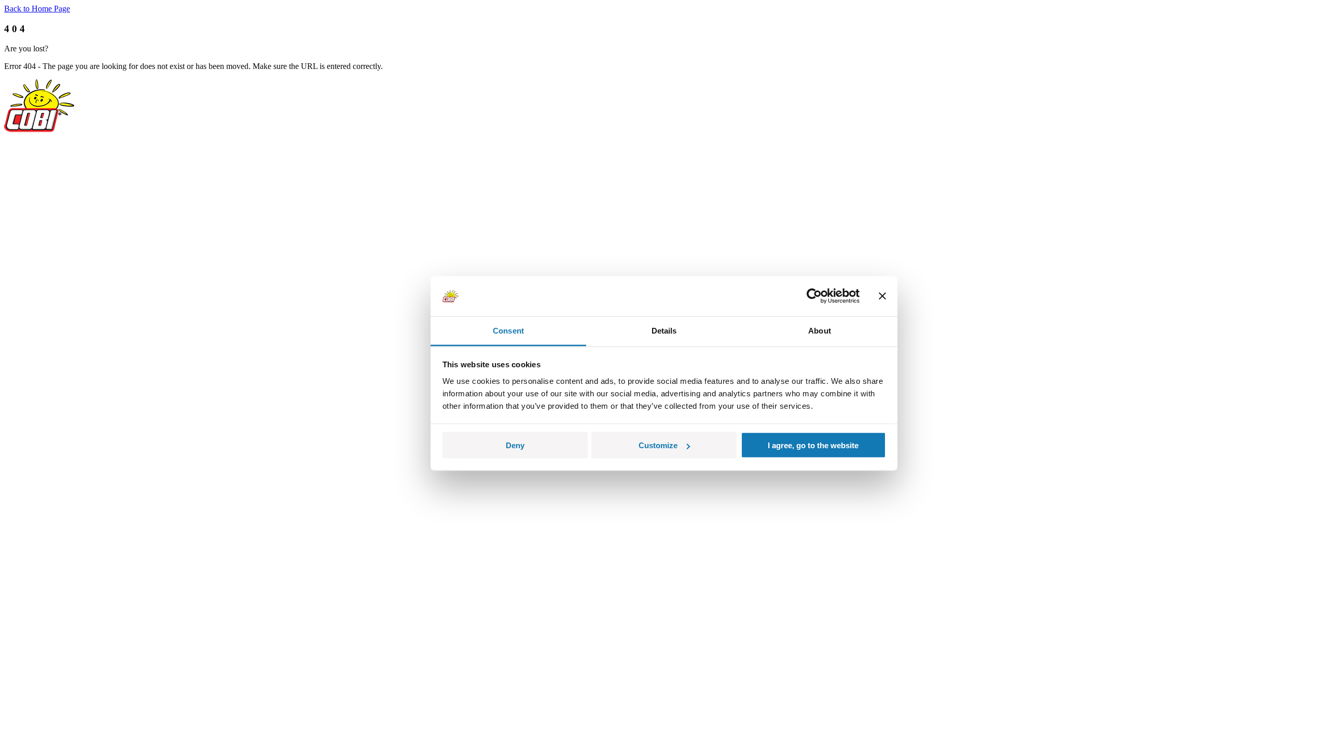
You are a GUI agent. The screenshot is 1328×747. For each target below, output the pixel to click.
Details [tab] (664, 330)
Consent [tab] (508, 330)
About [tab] (819, 330)
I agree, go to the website (813, 445)
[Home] (39, 129)
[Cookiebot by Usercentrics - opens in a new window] (814, 296)
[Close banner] (882, 296)
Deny (515, 445)
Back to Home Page (37, 8)
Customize (658, 445)
